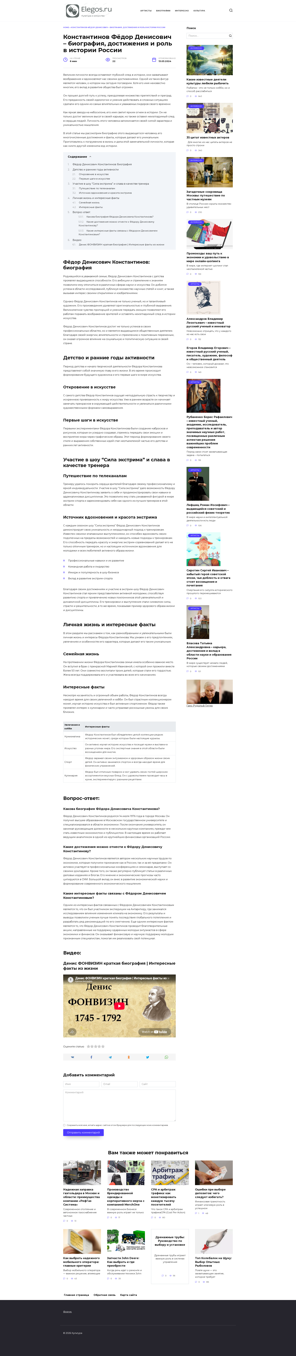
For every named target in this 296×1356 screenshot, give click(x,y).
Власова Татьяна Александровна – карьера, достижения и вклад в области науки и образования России (209, 651)
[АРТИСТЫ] (203, 312)
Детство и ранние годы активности (96, 169)
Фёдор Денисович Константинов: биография (102, 164)
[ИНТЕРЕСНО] (210, 73)
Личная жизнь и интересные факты (96, 198)
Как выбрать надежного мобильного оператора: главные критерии (81, 1261)
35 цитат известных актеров (208, 137)
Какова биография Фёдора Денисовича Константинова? (120, 216)
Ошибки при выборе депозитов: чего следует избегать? (210, 1193)
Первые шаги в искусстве (94, 178)
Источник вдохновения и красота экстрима (105, 193)
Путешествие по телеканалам (97, 188)
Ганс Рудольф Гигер (200, 705)
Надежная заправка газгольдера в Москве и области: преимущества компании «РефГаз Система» (81, 1197)
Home (66, 27)
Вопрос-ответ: (81, 212)
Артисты (146, 11)
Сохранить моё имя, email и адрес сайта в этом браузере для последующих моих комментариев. (117, 1125)
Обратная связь (105, 1295)
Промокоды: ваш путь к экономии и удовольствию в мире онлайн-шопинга (208, 257)
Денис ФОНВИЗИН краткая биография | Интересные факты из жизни (121, 244)
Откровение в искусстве (94, 174)
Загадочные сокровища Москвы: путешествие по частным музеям (206, 195)
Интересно (182, 11)
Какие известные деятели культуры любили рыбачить (208, 81)
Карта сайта (128, 1295)
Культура (199, 11)
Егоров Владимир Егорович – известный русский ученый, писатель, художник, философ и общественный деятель (209, 353)
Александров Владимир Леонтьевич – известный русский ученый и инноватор (208, 322)
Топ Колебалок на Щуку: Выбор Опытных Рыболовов (213, 1261)
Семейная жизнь (89, 202)
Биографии (163, 11)
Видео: (77, 240)
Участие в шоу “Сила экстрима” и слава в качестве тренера (111, 183)
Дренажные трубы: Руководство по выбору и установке (170, 1241)
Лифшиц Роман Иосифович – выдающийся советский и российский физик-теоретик (208, 508)
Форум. (67, 1311)
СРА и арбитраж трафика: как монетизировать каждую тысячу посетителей (163, 1197)
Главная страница (76, 1295)
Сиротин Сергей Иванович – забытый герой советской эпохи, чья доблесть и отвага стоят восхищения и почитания (208, 578)
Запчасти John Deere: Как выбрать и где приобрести (123, 1261)
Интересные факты (91, 207)
